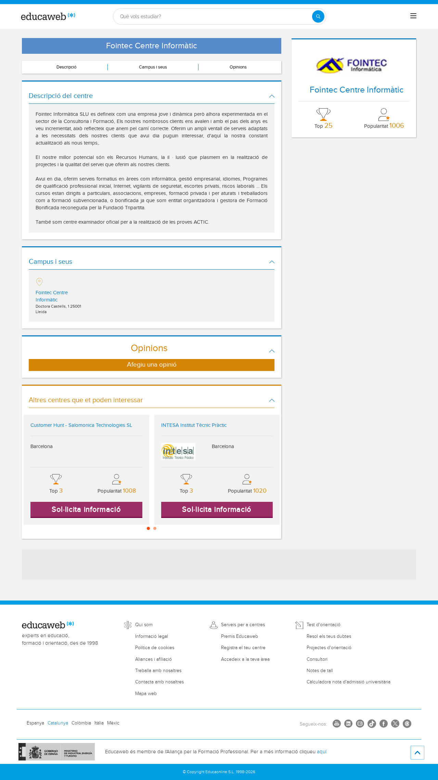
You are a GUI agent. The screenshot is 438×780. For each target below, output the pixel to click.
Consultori (317, 659)
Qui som (144, 625)
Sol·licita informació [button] (86, 509)
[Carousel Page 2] (154, 528)
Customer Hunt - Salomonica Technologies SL (81, 425)
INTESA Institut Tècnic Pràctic (194, 425)
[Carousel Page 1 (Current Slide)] (148, 528)
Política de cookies (154, 648)
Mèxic (113, 723)
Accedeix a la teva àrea (245, 659)
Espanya (35, 723)
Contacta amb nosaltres (159, 682)
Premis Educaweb (239, 636)
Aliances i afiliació (153, 659)
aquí (321, 752)
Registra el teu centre (243, 648)
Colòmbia (81, 723)
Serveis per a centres (243, 625)
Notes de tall (320, 670)
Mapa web (146, 693)
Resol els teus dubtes (329, 636)
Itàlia (99, 723)
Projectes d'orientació (329, 648)
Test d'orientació (323, 625)
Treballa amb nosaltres (158, 670)
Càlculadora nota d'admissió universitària (348, 682)
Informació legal (151, 636)
